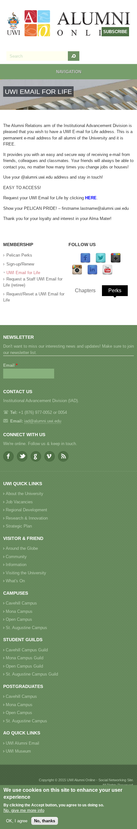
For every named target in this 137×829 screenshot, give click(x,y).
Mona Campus (19, 611)
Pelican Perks (19, 255)
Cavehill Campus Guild (27, 650)
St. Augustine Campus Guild (32, 674)
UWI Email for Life (23, 272)
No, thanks (44, 820)
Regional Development (26, 509)
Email (10, 365)
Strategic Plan (19, 526)
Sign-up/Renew (20, 264)
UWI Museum (18, 751)
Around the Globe (22, 548)
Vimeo (49, 456)
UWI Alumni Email (22, 743)
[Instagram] (77, 273)
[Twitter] (101, 261)
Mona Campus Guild (24, 657)
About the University (24, 493)
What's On (15, 580)
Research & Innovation (27, 518)
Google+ (36, 456)
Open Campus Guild (24, 666)
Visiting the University (26, 572)
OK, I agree (16, 820)
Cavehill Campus (21, 603)
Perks (114, 290)
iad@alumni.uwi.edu (42, 421)
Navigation (68, 71)
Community (16, 556)
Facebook (8, 456)
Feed (63, 456)
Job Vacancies (19, 502)
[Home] (68, 24)
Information (16, 564)
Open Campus (19, 619)
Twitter (22, 456)
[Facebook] (85, 261)
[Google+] (116, 261)
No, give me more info (24, 810)
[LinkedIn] (92, 273)
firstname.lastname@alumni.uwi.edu (95, 208)
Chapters (85, 290)
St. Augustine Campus (26, 627)
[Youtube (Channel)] (107, 273)
